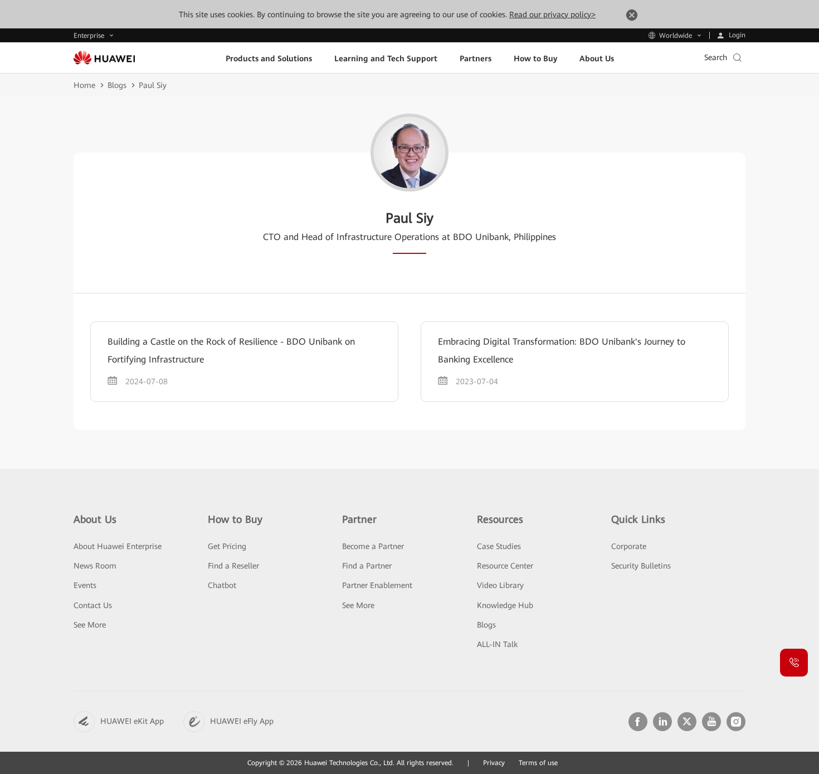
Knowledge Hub (505, 605)
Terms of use (538, 763)
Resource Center (505, 565)
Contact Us (93, 605)
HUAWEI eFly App (242, 721)
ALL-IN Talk (497, 644)
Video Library (500, 585)
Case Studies (499, 546)
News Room (95, 565)
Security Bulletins (641, 565)
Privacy (494, 763)
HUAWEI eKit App (132, 721)
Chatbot (222, 585)
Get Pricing (227, 546)
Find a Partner (367, 565)
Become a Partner (373, 546)
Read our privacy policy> (552, 14)
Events (85, 585)
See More (90, 624)
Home (84, 85)
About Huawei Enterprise (118, 546)
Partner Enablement (377, 585)
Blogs (117, 85)
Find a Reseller (233, 565)
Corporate (628, 546)
